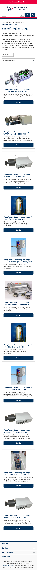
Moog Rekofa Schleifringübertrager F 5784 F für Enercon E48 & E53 (18, 218)
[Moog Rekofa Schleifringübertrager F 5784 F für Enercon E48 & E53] (18, 205)
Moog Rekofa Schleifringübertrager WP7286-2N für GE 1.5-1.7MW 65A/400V (17, 176)
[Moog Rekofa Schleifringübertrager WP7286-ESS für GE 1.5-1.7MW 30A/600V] (18, 503)
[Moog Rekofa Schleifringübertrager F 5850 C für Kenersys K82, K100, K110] (18, 247)
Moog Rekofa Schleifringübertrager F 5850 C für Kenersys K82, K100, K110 (18, 261)
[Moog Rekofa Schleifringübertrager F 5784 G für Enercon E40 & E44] (18, 332)
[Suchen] (22, 15)
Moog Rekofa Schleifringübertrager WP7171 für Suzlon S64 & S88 (17, 133)
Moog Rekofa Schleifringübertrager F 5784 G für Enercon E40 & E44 (18, 346)
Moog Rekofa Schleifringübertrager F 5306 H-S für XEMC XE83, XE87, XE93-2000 (18, 474)
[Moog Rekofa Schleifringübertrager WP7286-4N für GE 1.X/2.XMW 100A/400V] (18, 418)
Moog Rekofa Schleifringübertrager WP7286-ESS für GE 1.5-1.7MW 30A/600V (17, 516)
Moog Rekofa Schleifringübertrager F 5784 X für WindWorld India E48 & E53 (18, 303)
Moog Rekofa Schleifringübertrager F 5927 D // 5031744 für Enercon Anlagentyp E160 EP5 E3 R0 (18, 90)
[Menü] (4, 15)
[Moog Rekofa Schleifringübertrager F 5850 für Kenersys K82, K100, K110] (18, 375)
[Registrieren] (27, 15)
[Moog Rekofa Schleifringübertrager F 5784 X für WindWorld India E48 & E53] (18, 290)
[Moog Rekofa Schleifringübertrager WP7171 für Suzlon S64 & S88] (18, 119)
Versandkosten (8, 565)
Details (18, 102)
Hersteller (6, 54)
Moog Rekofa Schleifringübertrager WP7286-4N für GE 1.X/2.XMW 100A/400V (17, 431)
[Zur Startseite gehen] (18, 8)
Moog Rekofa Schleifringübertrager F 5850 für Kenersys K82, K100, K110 (18, 388)
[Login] (33, 15)
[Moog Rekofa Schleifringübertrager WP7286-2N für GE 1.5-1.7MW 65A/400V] (18, 162)
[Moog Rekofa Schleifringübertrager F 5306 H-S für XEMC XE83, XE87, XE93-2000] (18, 460)
